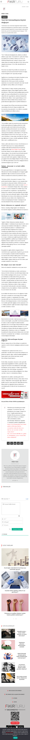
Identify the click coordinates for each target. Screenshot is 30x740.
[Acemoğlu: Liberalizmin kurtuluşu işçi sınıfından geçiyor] (15, 557)
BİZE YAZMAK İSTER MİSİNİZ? (15, 690)
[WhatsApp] (18, 443)
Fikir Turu (4, 13)
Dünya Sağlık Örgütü (16, 149)
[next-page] (16, 619)
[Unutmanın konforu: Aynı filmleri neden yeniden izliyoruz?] (8, 667)
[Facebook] (11, 443)
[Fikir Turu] (4, 9)
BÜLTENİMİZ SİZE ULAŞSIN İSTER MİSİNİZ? (15, 694)
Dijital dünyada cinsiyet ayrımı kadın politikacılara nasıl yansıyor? (22, 656)
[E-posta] (21, 443)
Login (26, 498)
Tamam (15, 737)
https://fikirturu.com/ (15, 463)
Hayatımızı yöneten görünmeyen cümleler (21, 645)
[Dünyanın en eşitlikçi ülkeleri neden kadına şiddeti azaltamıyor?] (15, 602)
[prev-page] (13, 619)
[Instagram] (15, 480)
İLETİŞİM (15, 698)
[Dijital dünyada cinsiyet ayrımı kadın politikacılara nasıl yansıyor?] (8, 656)
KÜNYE (15, 701)
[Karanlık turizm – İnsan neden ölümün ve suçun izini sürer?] (8, 633)
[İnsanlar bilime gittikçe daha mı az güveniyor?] (15, 580)
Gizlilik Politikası (9, 732)
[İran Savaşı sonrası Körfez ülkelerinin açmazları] (8, 678)
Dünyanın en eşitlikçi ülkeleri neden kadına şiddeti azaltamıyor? (15, 614)
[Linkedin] (15, 443)
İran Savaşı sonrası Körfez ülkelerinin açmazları (22, 678)
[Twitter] (8, 443)
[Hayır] (28, 734)
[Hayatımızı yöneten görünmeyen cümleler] (8, 645)
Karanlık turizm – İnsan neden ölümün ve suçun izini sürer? (22, 633)
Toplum (4, 17)
